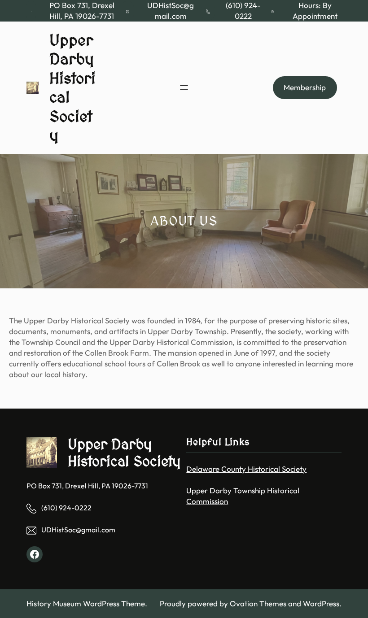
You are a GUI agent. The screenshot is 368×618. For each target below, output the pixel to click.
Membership (305, 87)
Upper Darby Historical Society (124, 452)
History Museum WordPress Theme (85, 603)
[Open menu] (184, 87)
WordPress (321, 603)
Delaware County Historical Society (246, 469)
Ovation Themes (258, 603)
